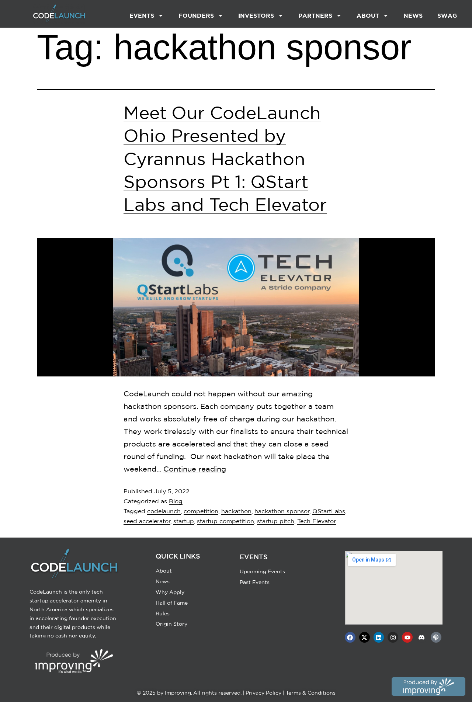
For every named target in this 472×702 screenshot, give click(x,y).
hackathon (236, 511)
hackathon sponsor (281, 511)
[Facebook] (350, 637)
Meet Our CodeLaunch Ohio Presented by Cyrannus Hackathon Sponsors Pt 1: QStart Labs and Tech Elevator (225, 158)
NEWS (413, 15)
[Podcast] (436, 637)
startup (183, 521)
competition (201, 511)
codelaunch (164, 511)
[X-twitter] (364, 637)
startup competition (225, 521)
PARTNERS (315, 15)
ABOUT (368, 15)
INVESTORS (256, 15)
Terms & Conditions (311, 693)
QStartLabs (328, 511)
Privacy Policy (263, 693)
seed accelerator (147, 521)
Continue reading (194, 469)
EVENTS (141, 15)
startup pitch (275, 521)
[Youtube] (407, 637)
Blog (176, 501)
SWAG (447, 15)
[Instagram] (393, 637)
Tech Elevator (316, 521)
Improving (178, 693)
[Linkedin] (379, 637)
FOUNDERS (196, 15)
